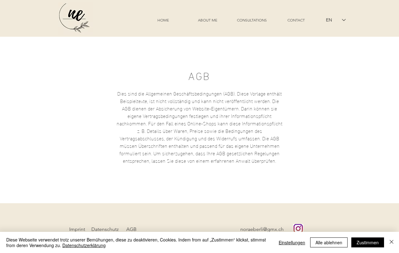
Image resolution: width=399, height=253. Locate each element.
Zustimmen (368, 242)
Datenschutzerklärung (84, 245)
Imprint (77, 229)
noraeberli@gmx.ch (262, 229)
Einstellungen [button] (292, 242)
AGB (131, 229)
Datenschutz (105, 229)
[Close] (391, 242)
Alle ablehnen (328, 242)
